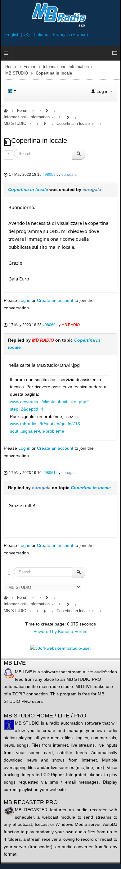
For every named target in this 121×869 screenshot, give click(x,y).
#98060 (49, 325)
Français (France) (70, 34)
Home (10, 67)
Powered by (45, 631)
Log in (24, 300)
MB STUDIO (16, 73)
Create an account (55, 300)
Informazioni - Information (66, 67)
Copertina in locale (28, 189)
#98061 (49, 473)
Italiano (42, 34)
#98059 (49, 174)
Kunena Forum (72, 631)
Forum (29, 67)
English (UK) (18, 34)
